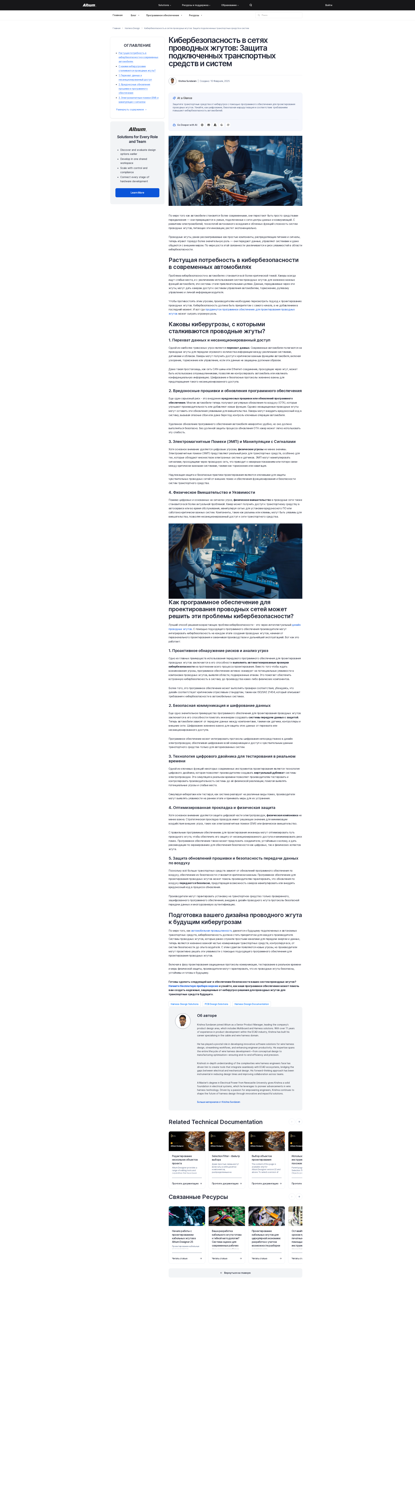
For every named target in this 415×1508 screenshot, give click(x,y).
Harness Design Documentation (252, 1004)
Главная (118, 15)
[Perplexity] (208, 125)
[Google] (221, 125)
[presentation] (299, 1121)
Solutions (163, 5)
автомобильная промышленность (211, 930)
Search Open (250, 5)
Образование (229, 5)
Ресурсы (194, 15)
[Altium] (89, 5)
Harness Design (132, 28)
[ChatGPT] (202, 125)
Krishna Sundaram (187, 81)
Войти (328, 5)
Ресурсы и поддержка (195, 5)
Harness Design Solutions (184, 1004)
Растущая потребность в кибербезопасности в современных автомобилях (138, 57)
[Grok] (228, 125)
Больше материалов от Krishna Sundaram (218, 1102)
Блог (133, 15)
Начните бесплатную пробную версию (193, 986)
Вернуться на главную (237, 1272)
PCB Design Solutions (216, 1004)
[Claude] (215, 125)
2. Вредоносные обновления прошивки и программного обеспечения (134, 88)
